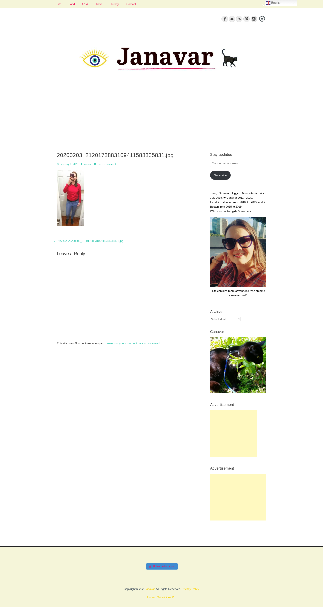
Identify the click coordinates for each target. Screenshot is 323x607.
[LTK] (261, 22)
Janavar (87, 164)
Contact (131, 4)
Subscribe (220, 175)
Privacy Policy (190, 589)
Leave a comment (106, 164)
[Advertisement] (161, 116)
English (275, 2)
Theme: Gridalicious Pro (161, 597)
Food (72, 4)
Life (59, 4)
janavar (150, 589)
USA (85, 4)
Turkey (114, 4)
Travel (99, 4)
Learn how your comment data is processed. (133, 343)
